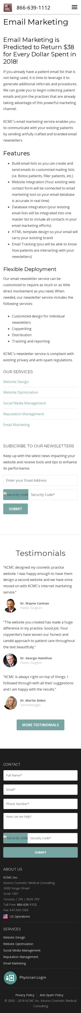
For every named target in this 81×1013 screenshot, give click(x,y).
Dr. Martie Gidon (33, 702)
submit (15, 508)
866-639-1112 (27, 905)
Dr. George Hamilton (36, 660)
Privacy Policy (24, 995)
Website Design (16, 381)
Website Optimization (20, 392)
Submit (40, 852)
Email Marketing (16, 424)
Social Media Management (24, 403)
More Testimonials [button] (40, 725)
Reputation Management (23, 414)
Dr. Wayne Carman (34, 605)
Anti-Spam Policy (51, 995)
